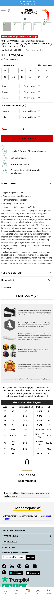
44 (22, 77)
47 (47, 77)
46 (39, 77)
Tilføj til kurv (27, 138)
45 (30, 77)
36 (5, 70)
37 (13, 70)
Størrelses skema (46, 65)
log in (46, 516)
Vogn (27, 593)
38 (22, 70)
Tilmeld (30, 557)
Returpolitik (28, 396)
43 (13, 77)
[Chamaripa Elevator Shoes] (27, 10)
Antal (5, 129)
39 (30, 70)
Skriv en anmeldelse (35, 50)
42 (5, 77)
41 (47, 70)
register (6, 519)
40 (39, 70)
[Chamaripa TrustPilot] (15, 582)
